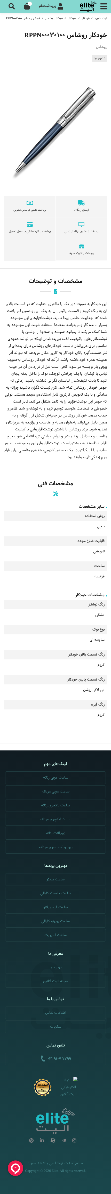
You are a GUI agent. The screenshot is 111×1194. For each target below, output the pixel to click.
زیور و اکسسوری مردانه (56, 847)
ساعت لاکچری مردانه (55, 819)
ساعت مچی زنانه (55, 778)
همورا (32, 1163)
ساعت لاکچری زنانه (55, 805)
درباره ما (56, 967)
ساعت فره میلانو (55, 907)
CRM (42, 1163)
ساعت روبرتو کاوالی (55, 921)
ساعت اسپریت (55, 935)
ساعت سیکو (55, 879)
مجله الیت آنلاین (55, 981)
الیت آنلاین (101, 18)
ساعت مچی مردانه (55, 792)
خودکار (86, 18)
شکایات (55, 1027)
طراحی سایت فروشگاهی (66, 1163)
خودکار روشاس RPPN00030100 (23, 18)
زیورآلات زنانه (55, 833)
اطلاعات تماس (55, 1013)
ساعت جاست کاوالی (55, 893)
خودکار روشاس (54, 18)
